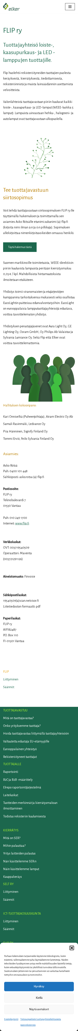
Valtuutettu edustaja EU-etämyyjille (26, 741)
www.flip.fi (22, 523)
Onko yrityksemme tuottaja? (22, 725)
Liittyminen (10, 679)
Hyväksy (39, 986)
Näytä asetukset (39, 1009)
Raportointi (10, 771)
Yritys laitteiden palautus (19, 853)
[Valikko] (70, 6)
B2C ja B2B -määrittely (18, 779)
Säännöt (8, 687)
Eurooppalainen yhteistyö (20, 749)
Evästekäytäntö (11, 1019)
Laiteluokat (10, 795)
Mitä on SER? (11, 838)
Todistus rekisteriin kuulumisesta (24, 816)
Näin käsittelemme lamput (21, 869)
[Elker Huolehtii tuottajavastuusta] (11, 7)
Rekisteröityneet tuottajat (20, 756)
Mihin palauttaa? (14, 845)
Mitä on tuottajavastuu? (18, 718)
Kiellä (39, 997)
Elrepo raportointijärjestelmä (22, 787)
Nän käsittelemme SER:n (19, 861)
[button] (72, 948)
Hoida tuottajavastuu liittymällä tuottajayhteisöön (36, 733)
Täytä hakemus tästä (20, 247)
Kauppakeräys (12, 876)
